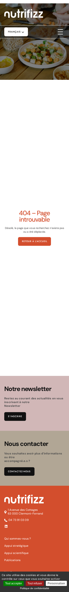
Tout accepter (13, 583)
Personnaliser (56, 583)
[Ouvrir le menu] (60, 31)
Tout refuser (34, 583)
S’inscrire (15, 416)
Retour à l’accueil (34, 241)
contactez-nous (19, 471)
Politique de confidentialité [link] (34, 588)
